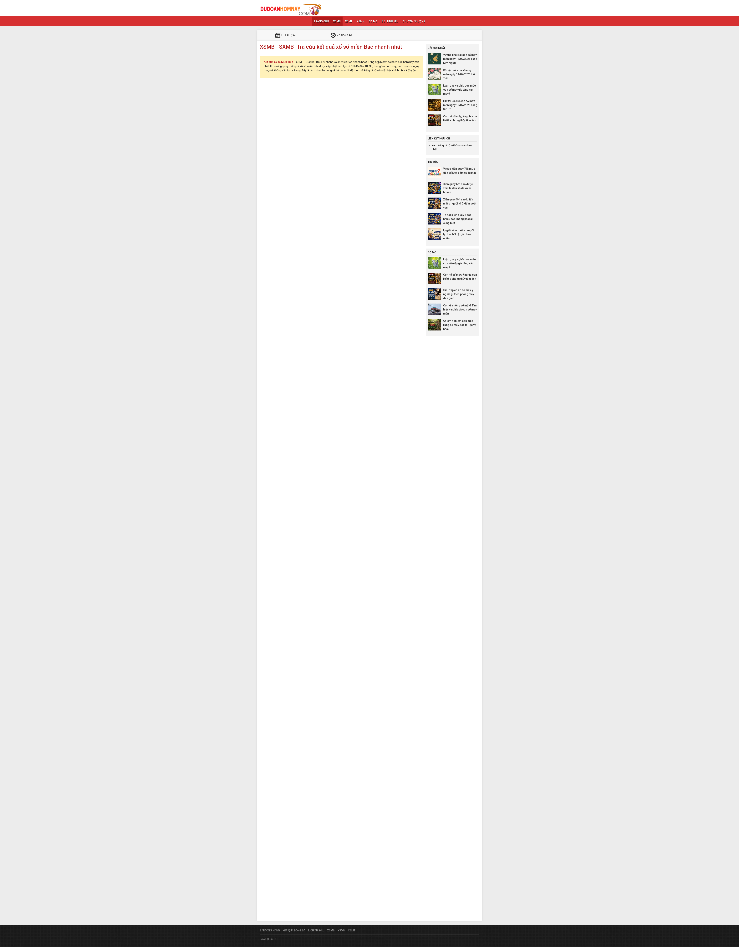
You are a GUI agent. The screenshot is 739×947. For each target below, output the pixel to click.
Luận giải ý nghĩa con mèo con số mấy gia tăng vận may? (459, 89)
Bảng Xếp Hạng (270, 930)
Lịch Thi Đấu (316, 930)
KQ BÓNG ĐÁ (344, 35)
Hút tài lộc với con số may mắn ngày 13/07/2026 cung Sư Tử (460, 105)
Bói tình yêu (390, 21)
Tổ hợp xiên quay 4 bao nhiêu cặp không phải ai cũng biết (458, 218)
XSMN (360, 21)
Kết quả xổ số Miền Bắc (278, 61)
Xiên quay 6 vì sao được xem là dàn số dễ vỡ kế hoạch (458, 188)
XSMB (337, 21)
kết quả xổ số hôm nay (451, 145)
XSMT (348, 21)
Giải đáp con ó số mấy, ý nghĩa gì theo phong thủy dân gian (458, 294)
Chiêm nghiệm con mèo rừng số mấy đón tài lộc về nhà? (459, 324)
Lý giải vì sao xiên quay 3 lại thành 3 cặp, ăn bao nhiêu (458, 234)
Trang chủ (321, 21)
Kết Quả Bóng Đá (294, 930)
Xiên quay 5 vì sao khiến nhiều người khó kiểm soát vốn (459, 203)
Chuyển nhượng (414, 21)
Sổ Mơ (373, 21)
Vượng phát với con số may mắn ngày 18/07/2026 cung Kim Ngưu (460, 58)
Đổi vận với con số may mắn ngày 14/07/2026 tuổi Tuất (459, 74)
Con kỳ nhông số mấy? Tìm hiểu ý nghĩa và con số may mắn (460, 309)
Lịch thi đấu (288, 35)
